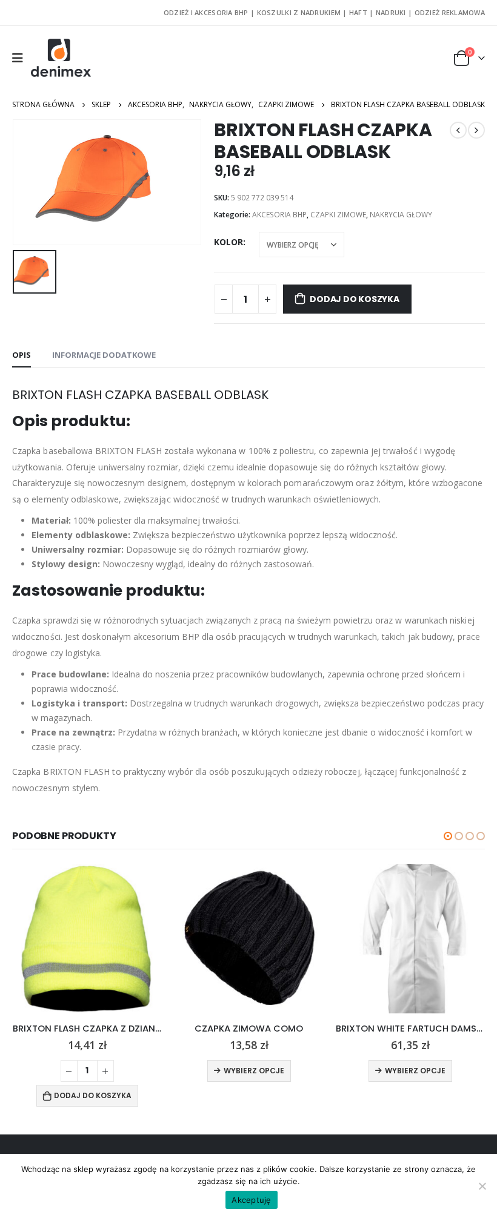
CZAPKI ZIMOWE (338, 214)
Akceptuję (251, 1200)
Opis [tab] (21, 354)
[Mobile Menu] (21, 58)
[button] (447, 836)
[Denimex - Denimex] (61, 58)
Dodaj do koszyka (354, 299)
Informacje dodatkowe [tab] (104, 354)
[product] (87, 938)
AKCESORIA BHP (279, 214)
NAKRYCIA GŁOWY (401, 214)
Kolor (228, 242)
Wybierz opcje (254, 1070)
